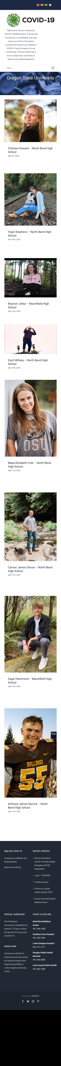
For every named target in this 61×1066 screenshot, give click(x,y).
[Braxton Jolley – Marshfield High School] (30, 277)
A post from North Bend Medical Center (44, 900)
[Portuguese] (46, 5)
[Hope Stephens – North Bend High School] (30, 199)
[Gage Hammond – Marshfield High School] (30, 634)
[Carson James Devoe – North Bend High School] (30, 526)
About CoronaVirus (12, 867)
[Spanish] (42, 5)
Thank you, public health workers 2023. (43, 890)
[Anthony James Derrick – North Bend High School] (30, 753)
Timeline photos (41, 882)
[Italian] (50, 5)
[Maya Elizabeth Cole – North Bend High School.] (30, 418)
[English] (37, 5)
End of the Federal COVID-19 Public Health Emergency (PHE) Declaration (44, 863)
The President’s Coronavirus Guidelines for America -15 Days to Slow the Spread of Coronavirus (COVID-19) (16, 928)
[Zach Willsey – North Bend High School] (30, 339)
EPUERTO (35, 996)
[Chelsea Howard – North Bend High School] (30, 121)
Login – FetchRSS (42, 875)
